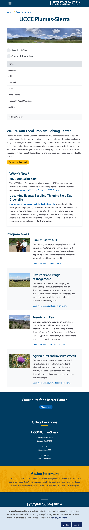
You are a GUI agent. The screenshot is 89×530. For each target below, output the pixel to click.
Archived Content (16, 116)
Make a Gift (46, 407)
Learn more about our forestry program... (50, 344)
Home (11, 63)
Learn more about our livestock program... (50, 305)
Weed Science (14, 94)
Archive (11, 107)
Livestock (12, 82)
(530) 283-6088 (44, 458)
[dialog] (44, 518)
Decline (66, 524)
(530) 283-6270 (44, 449)
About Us (12, 70)
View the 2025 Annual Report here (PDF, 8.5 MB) (39, 190)
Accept (77, 524)
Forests (11, 88)
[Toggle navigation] (10, 3)
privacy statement (59, 517)
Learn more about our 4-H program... (48, 263)
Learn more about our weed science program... (52, 382)
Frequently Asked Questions (20, 101)
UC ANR (10, 12)
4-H (10, 76)
